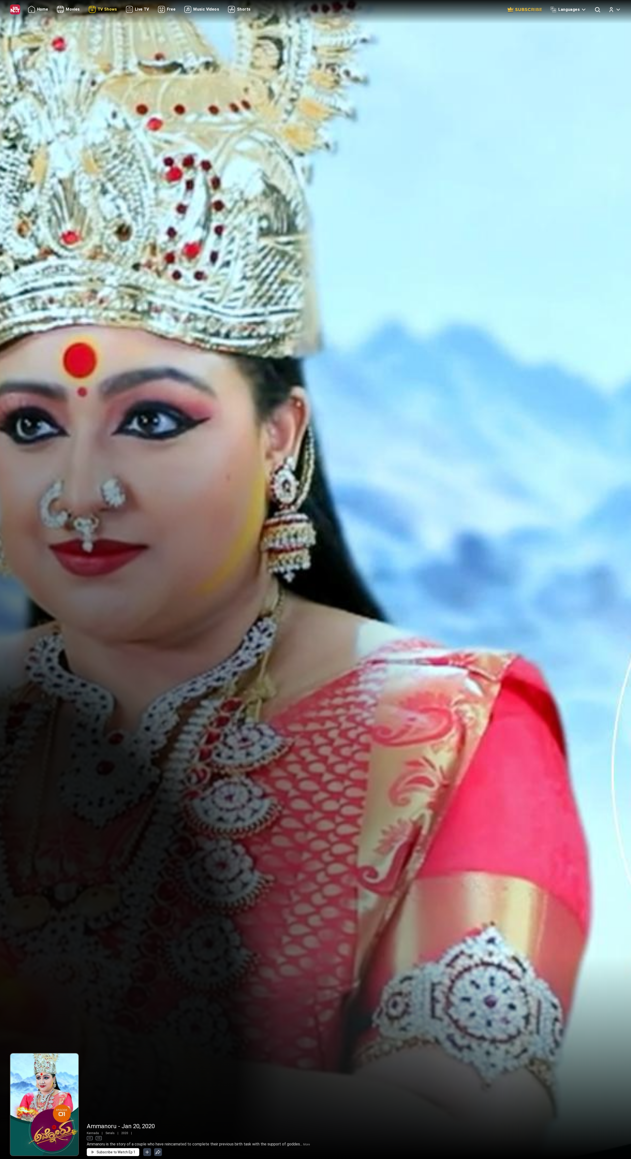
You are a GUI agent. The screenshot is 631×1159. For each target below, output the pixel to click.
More (306, 1144)
